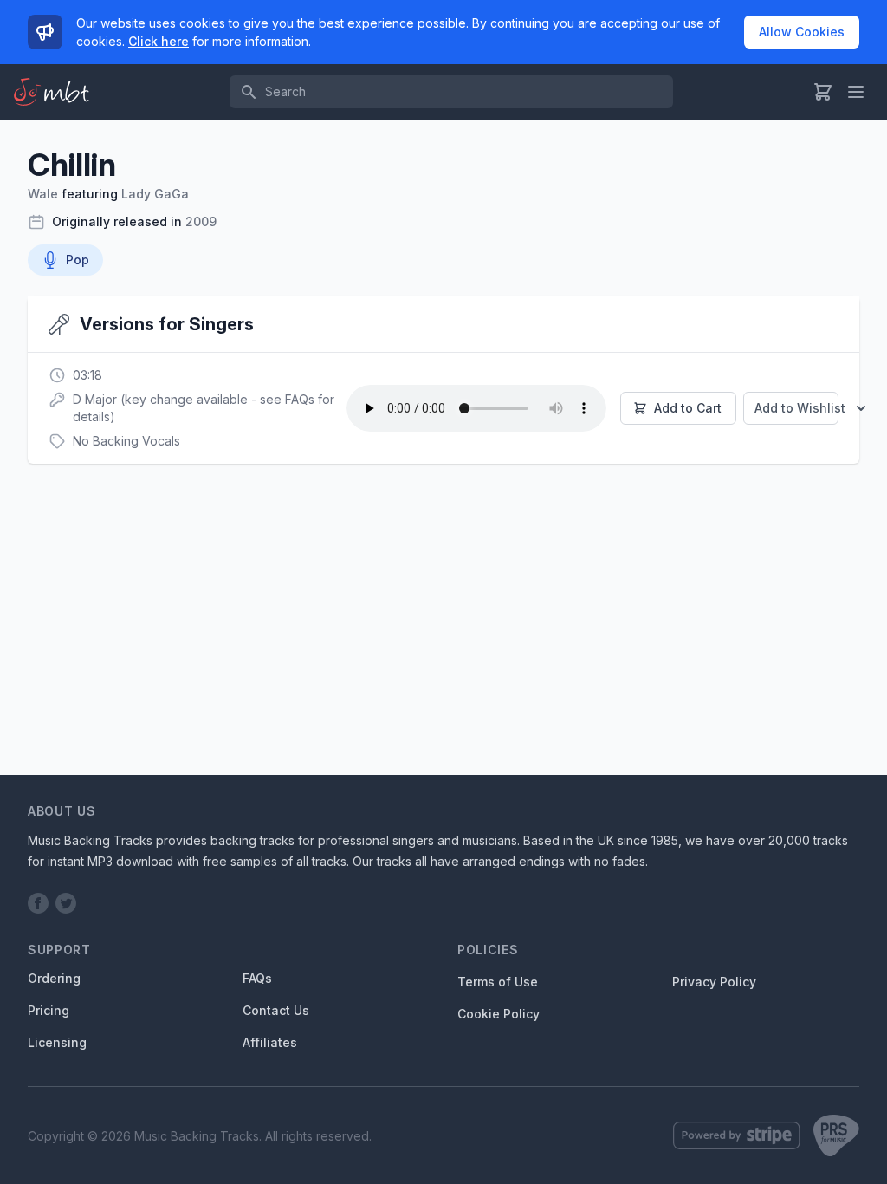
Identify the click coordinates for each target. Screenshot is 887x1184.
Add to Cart (688, 407)
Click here (158, 41)
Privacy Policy (714, 981)
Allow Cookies (802, 31)
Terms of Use (497, 981)
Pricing (48, 1010)
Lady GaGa (155, 193)
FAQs (257, 978)
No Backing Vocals (126, 440)
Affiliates (270, 1042)
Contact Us (276, 1010)
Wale (43, 193)
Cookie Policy (498, 1013)
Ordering (54, 978)
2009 (201, 221)
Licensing (57, 1042)
